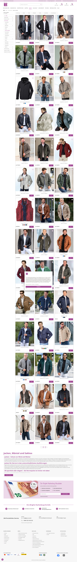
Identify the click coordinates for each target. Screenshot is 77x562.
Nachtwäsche (7, 35)
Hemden (6, 27)
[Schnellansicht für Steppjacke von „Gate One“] (71, 105)
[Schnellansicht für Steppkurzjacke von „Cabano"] (71, 135)
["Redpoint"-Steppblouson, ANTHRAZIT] (42, 348)
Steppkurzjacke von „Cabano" (64, 133)
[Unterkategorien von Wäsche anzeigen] (12, 47)
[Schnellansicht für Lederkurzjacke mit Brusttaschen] (31, 135)
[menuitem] (6, 8)
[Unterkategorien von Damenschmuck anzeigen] (12, 19)
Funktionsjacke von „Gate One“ (44, 133)
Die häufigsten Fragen (62, 518)
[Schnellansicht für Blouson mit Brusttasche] (31, 443)
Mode (6, 15)
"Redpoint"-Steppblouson (44, 347)
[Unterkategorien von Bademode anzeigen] (12, 25)
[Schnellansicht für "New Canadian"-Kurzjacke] (31, 196)
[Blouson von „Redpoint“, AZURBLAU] (63, 256)
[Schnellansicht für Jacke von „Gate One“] (31, 165)
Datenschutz (34, 537)
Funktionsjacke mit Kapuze (25, 347)
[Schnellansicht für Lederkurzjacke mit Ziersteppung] (71, 443)
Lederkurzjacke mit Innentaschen (25, 40)
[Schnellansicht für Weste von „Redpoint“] (31, 227)
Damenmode (6, 17)
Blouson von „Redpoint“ (64, 163)
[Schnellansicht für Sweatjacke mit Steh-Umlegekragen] (51, 43)
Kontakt (48, 534)
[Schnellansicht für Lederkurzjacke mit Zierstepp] (51, 105)
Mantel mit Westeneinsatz (64, 70)
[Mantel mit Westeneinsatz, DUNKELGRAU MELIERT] (63, 72)
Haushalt (5, 541)
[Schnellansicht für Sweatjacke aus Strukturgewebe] (51, 74)
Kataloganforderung (21, 540)
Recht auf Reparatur (36, 547)
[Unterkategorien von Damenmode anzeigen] (12, 17)
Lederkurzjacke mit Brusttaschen (25, 133)
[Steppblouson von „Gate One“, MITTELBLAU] (23, 379)
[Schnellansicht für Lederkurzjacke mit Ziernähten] (71, 382)
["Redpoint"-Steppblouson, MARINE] (45, 348)
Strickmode (6, 43)
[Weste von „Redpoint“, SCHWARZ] (26, 224)
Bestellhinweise (63, 534)
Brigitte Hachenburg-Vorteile (22, 533)
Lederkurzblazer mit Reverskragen (25, 254)
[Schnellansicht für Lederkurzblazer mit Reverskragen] (31, 258)
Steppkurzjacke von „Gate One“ (64, 409)
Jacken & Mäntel (7, 30)
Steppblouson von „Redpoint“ (44, 378)
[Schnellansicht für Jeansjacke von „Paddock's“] (51, 319)
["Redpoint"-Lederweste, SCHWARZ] (26, 410)
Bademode (6, 25)
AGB (33, 534)
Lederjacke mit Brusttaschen (44, 440)
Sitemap (5, 533)
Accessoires (6, 22)
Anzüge (6, 23)
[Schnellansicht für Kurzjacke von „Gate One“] (71, 43)
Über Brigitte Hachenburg (50, 533)
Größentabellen (63, 533)
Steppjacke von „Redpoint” (44, 163)
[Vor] (47, 447)
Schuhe (6, 38)
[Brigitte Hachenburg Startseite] (5, 4)
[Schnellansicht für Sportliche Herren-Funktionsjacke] (31, 105)
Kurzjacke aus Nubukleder (44, 409)
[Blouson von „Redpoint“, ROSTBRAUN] (64, 256)
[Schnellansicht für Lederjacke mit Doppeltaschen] (51, 227)
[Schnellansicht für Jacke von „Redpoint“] (51, 196)
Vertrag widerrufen (35, 533)
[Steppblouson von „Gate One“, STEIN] (24, 379)
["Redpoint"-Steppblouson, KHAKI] (44, 348)
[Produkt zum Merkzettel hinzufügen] (33, 17)
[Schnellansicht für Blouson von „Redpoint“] (71, 165)
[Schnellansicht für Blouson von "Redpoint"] (31, 319)
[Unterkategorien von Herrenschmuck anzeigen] (12, 48)
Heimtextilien (6, 540)
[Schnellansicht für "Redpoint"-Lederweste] (31, 413)
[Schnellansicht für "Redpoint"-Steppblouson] (51, 350)
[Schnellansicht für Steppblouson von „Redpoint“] (51, 382)
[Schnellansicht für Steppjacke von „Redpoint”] (51, 165)
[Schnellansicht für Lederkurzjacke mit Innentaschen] (31, 43)
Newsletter (20, 538)
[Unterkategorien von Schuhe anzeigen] (12, 39)
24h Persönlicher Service (42, 0)
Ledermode (6, 33)
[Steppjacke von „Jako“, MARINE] (63, 317)
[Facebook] (58, 555)
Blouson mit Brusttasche (24, 440)
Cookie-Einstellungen (36, 538)
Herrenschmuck (6, 48)
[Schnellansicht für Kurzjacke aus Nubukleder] (51, 413)
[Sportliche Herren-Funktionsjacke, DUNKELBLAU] (25, 103)
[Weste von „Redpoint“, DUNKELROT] (24, 224)
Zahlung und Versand (21, 534)
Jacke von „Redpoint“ (44, 193)
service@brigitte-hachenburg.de (46, 518)
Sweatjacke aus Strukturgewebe (44, 70)
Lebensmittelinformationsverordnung (38, 544)
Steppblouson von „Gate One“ (24, 378)
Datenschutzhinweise (44, 496)
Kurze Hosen (7, 32)
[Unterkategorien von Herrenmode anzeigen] (12, 20)
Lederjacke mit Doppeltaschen (44, 223)
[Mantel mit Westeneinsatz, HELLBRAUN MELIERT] (64, 72)
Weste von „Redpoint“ (25, 223)
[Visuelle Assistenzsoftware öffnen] (63, 555)
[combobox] (31, 4)
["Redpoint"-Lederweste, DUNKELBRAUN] (24, 410)
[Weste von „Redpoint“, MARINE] (25, 224)
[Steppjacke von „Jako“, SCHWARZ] (64, 317)
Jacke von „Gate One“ (25, 163)
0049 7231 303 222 (28, 520)
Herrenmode (6, 20)
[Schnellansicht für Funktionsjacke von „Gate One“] (51, 135)
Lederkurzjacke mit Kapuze (64, 193)
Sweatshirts (6, 45)
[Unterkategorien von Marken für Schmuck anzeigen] (12, 52)
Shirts (6, 40)
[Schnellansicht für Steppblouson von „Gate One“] (31, 382)
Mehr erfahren (8, 475)
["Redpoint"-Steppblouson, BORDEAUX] (43, 348)
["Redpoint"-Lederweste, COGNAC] (23, 410)
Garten (5, 543)
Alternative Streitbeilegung (37, 543)
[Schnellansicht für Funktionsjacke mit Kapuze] (31, 350)
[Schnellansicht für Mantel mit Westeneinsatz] (71, 74)
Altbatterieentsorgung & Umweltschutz (38, 541)
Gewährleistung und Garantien (37, 540)
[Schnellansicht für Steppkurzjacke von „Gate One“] (71, 413)
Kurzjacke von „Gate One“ (64, 40)
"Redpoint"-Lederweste (24, 409)
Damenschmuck (6, 537)
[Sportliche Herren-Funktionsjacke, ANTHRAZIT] (24, 103)
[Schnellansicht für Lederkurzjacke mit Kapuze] (71, 196)
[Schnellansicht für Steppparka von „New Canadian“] (71, 288)
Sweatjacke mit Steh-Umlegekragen (44, 40)
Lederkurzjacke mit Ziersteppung (64, 440)
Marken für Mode (6, 50)
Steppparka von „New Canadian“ (64, 285)
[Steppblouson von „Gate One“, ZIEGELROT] (26, 379)
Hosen (6, 28)
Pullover (6, 37)
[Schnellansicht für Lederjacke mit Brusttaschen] (51, 443)
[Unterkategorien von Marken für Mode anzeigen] (12, 50)
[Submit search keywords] (41, 4)
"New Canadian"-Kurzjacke (25, 193)
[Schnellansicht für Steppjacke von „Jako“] (71, 319)
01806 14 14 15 (27, 518)
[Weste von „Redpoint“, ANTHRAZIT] (22, 224)
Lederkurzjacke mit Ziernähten (64, 378)
